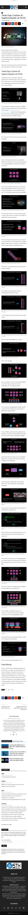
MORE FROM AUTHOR (18, 741)
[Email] (19, 23)
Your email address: (6, 840)
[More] (22, 23)
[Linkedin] (12, 23)
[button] (2, 7)
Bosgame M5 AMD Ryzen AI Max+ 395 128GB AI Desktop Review (17, 746)
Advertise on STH (14, 884)
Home (2, 10)
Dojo (9, 689)
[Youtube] (23, 908)
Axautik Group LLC (16, 913)
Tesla (12, 689)
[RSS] (12, 908)
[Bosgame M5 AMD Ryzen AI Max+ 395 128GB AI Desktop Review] (5, 746)
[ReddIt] (16, 23)
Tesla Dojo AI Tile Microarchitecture (5, 707)
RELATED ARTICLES (6, 741)
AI (5, 10)
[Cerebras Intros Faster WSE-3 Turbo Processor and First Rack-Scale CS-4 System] (5, 753)
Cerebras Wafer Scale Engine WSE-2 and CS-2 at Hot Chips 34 (20, 708)
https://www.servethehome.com (14, 718)
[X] (6, 23)
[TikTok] (16, 908)
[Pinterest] (9, 23)
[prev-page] (2, 766)
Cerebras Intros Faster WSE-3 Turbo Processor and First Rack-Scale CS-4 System (17, 753)
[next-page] (5, 766)
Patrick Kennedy (6, 20)
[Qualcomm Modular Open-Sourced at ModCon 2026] (5, 760)
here (14, 896)
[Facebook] (2, 23)
